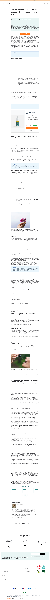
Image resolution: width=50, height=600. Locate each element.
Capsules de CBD (4, 567)
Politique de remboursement (29, 572)
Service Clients (27, 568)
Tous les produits (4, 578)
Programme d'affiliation (17, 568)
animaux (22, 78)
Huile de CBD (14, 349)
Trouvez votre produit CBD (25, 33)
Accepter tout (9, 598)
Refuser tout (13, 598)
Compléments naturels (5, 571)
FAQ (25, 567)
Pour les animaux (4, 575)
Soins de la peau (4, 572)
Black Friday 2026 (4, 579)
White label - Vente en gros (17, 567)
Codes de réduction (27, 571)
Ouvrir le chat (40, 541)
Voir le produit (32, 130)
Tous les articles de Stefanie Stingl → (17, 517)
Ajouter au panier (31, 128)
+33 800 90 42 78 (18, 526)
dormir (23, 279)
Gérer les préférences (20, 598)
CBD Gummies (4, 568)
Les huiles (26, 370)
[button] (14, 3)
